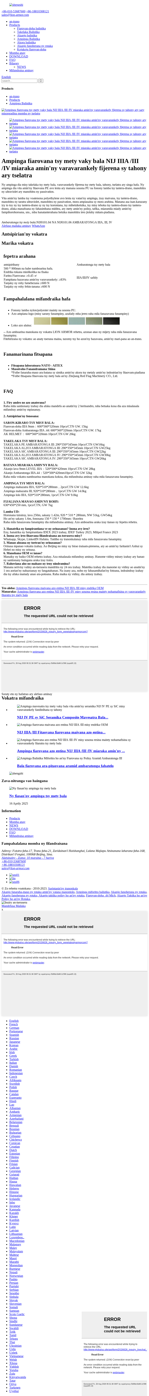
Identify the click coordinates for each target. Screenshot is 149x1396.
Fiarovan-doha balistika (31, 28)
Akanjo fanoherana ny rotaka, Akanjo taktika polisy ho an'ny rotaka (43, 895)
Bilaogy (14, 63)
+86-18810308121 (13, 864)
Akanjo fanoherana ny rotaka (35, 46)
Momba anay (17, 53)
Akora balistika (26, 42)
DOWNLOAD (18, 56)
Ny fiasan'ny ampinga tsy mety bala (38, 796)
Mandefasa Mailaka (14, 906)
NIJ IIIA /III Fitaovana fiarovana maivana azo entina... (61, 732)
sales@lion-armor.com (15, 868)
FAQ (12, 60)
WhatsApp (38, 225)
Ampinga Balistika (28, 39)
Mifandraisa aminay (21, 70)
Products (14, 25)
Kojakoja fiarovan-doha (31, 49)
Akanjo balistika (27, 35)
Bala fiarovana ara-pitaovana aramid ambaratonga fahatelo (65, 766)
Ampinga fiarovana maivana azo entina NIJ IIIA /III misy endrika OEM (60, 588)
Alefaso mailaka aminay (16, 225)
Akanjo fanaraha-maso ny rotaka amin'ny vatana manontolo (38, 892)
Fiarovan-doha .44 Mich (101, 895)
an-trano (14, 21)
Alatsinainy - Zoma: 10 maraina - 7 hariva (28, 857)
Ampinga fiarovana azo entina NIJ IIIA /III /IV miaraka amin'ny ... (71, 751)
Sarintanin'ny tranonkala (63, 888)
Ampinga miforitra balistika (92, 892)
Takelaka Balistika (28, 32)
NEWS (21, 66)
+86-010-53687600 (14, 861)
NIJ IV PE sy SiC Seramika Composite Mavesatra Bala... (62, 717)
